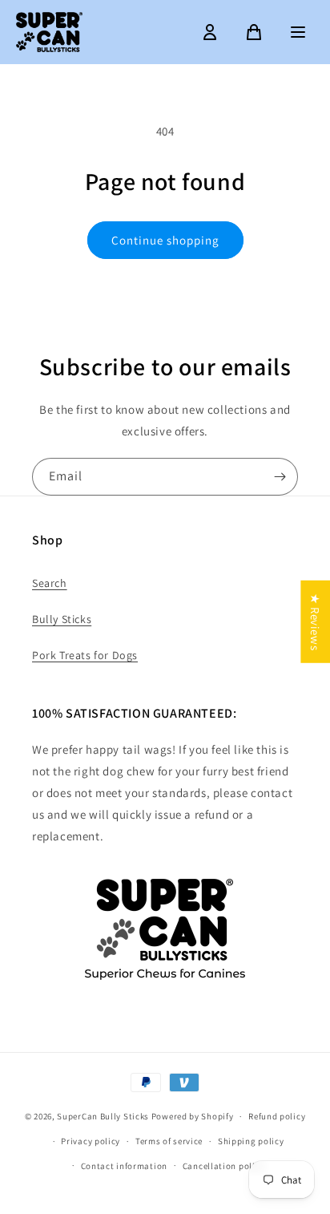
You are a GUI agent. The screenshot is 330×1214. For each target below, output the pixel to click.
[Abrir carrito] (254, 32)
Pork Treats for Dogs (85, 655)
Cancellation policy (223, 1166)
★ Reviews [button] (315, 621)
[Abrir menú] (298, 32)
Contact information (124, 1166)
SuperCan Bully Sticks (103, 1116)
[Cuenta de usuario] (210, 32)
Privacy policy (90, 1141)
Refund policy (276, 1116)
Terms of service (169, 1141)
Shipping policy (251, 1141)
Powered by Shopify (192, 1116)
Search (49, 583)
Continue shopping (165, 240)
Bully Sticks (61, 619)
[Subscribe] (279, 477)
